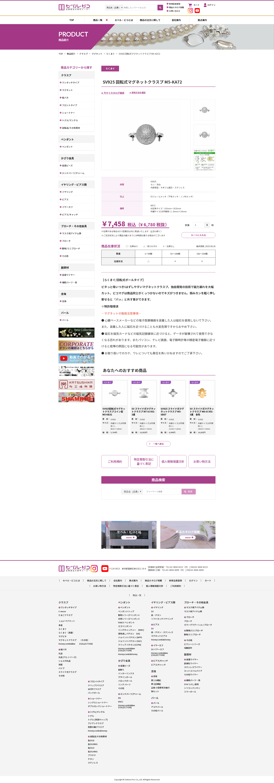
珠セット (155, 691)
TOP (61, 53)
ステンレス (93, 762)
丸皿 (61, 653)
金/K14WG (92, 751)
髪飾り (121, 669)
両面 (61, 664)
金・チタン (156, 615)
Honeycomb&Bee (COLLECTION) (76, 643)
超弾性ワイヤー (191, 663)
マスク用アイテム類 (193, 611)
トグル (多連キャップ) (98, 719)
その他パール (157, 710)
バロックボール (125, 680)
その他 (62, 675)
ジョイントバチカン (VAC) (130, 641)
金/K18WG (92, 744)
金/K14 (91, 747)
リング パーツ (124, 684)
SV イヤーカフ (157, 649)
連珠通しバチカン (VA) (129, 633)
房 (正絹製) (156, 683)
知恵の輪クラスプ (96, 727)
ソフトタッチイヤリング (162, 618)
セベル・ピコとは (124, 20)
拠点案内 (202, 20)
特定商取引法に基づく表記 (126, 585)
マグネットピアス (159, 635)
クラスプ (83, 53)
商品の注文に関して (150, 20)
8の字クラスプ (94, 689)
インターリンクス (126, 673)
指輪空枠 (188, 647)
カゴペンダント (125, 626)
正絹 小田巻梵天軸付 (160, 687)
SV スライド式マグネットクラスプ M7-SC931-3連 (144, 411)
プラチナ (92, 755)
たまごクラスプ (65, 615)
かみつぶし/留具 (191, 684)
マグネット (97, 53)
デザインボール (125, 677)
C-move (62, 611)
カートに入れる (198, 235)
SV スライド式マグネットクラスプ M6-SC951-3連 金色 (202, 411)
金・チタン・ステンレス (162, 632)
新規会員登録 (175, 580)
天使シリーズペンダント (129, 618)
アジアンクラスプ (96, 723)
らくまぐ (110, 53)
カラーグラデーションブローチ (198, 624)
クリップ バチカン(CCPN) (129, 644)
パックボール (94, 692)
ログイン (193, 580)
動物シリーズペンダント (129, 615)
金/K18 (91, 740)
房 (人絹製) (156, 680)
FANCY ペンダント (126, 622)
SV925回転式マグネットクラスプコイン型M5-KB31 (113, 411)
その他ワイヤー (191, 674)
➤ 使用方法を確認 (137, 92)
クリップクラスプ (96, 685)
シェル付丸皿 (64, 660)
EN (119, 697)
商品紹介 (71, 53)
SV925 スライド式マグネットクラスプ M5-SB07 (172, 411)
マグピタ (63, 636)
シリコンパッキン (192, 687)
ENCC (120, 701)
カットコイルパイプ (193, 670)
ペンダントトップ (126, 611)
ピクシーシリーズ (192, 644)
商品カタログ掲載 (153, 580)
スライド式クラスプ (67, 672)
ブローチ (188, 621)
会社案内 (176, 20)
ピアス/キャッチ (158, 664)
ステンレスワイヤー (193, 667)
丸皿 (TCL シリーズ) (67, 657)
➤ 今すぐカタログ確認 (112, 93)
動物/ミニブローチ (192, 634)
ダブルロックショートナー (100, 706)
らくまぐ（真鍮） (66, 632)
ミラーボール (190, 691)
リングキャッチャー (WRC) (131, 629)
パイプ (62, 668)
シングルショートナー (98, 702)
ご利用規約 (175, 585)
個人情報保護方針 (154, 585)
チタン (91, 758)
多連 (61, 625)
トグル (91, 715)
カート (208, 580)
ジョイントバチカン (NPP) (130, 637)
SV (152, 611)
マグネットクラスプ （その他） (74, 640)
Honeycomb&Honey (97, 730)
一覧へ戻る (158, 443)
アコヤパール (157, 706)
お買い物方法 (99, 585)
